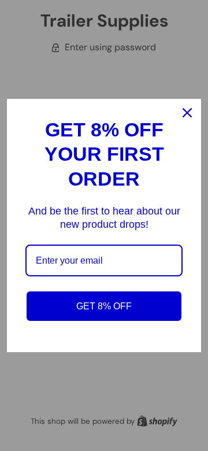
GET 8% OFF (104, 306)
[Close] (187, 113)
